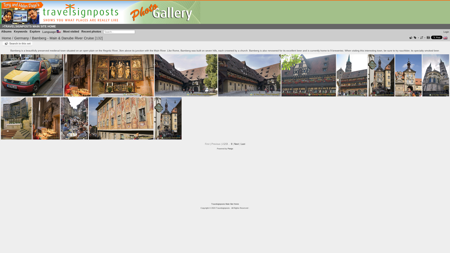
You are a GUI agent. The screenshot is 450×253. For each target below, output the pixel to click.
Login (446, 32)
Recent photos (91, 31)
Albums (6, 31)
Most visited (71, 31)
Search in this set (20, 43)
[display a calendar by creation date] (428, 38)
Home (6, 38)
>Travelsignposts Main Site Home (29, 26)
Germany (21, 38)
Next (236, 144)
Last (243, 144)
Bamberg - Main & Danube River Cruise (63, 38)
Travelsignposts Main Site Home (225, 204)
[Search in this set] (410, 38)
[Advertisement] (225, 176)
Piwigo (230, 149)
